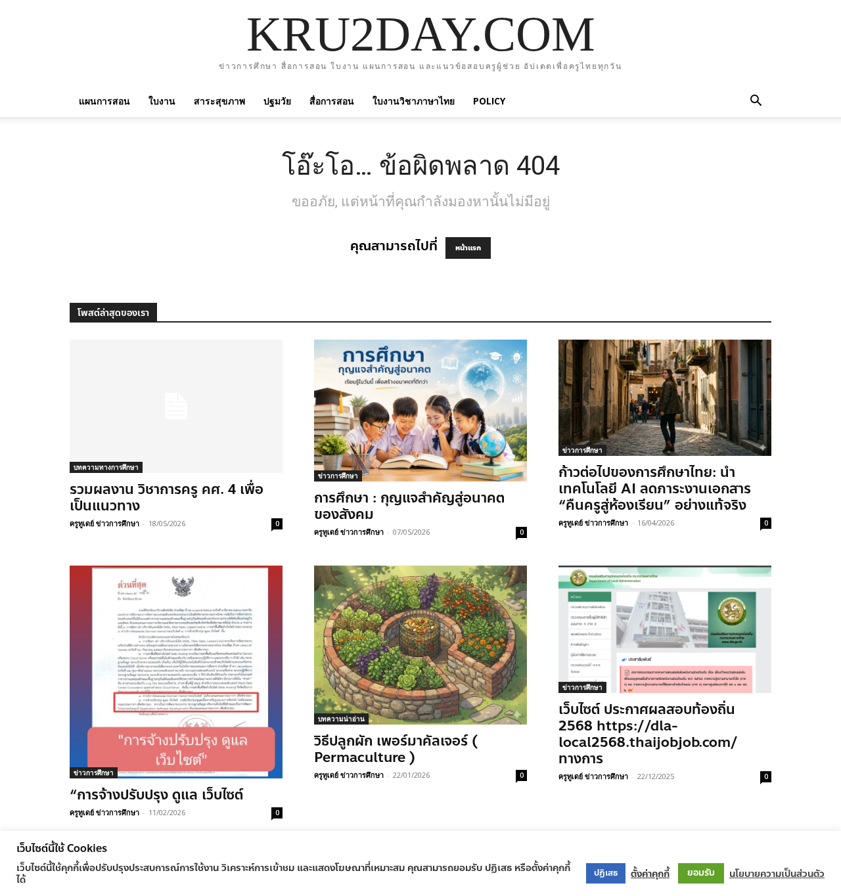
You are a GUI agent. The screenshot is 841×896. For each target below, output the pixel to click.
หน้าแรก (468, 248)
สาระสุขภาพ (219, 101)
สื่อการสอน (331, 101)
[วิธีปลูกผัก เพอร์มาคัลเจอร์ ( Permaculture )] (420, 645)
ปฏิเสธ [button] (606, 873)
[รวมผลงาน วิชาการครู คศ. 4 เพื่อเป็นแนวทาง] (176, 406)
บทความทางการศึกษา (106, 467)
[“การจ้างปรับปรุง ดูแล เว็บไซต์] (176, 672)
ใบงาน (161, 101)
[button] (755, 101)
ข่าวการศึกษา (338, 475)
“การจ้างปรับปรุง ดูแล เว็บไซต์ (156, 794)
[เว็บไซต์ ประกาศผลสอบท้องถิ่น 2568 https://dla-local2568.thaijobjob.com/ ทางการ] (664, 629)
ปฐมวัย (277, 101)
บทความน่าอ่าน (341, 718)
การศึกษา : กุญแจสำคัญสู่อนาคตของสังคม (409, 506)
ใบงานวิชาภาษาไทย (414, 101)
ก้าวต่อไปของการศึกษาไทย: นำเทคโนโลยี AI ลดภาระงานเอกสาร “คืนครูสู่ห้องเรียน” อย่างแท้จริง (654, 489)
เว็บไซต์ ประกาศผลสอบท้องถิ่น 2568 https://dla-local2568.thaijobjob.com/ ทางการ (648, 734)
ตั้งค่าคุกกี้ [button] (650, 874)
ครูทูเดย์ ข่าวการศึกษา (104, 523)
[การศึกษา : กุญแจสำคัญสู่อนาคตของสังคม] (420, 411)
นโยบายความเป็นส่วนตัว (777, 874)
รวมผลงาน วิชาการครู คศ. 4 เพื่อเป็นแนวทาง (166, 497)
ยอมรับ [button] (701, 873)
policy (489, 101)
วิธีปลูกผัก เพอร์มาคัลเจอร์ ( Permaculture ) (396, 749)
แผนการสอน (104, 101)
